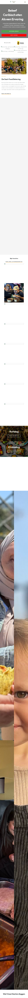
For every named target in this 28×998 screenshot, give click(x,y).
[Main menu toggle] (25, 2)
